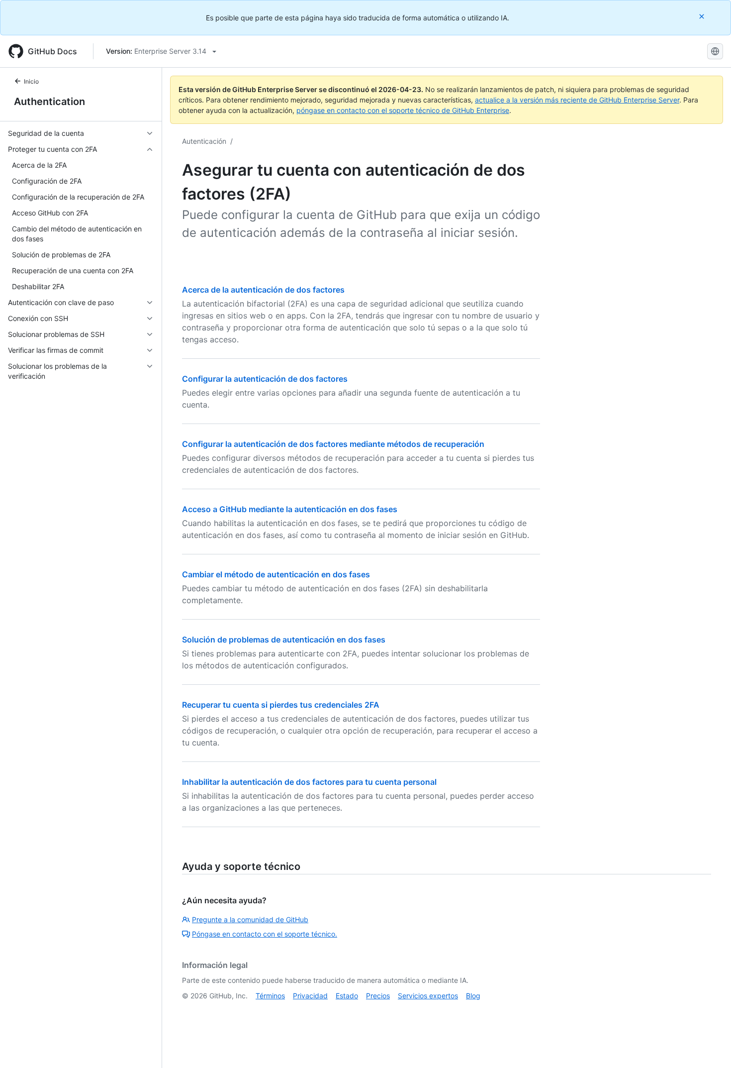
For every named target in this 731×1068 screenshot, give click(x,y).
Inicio (31, 81)
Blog (473, 995)
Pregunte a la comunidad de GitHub (250, 919)
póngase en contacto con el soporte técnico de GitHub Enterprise (402, 110)
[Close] (703, 16)
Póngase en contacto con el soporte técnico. (264, 934)
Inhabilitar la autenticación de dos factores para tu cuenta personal (309, 782)
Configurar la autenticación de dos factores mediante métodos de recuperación (333, 444)
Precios (378, 995)
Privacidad (310, 995)
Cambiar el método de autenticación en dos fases (276, 574)
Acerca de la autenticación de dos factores (263, 290)
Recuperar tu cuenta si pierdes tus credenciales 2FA (280, 705)
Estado (347, 995)
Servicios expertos (428, 995)
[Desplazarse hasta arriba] (709, 1046)
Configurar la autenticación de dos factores (265, 379)
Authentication (49, 101)
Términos (270, 995)
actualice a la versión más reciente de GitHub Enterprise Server (577, 100)
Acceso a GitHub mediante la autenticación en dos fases (289, 509)
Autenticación (204, 141)
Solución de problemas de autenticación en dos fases (283, 639)
